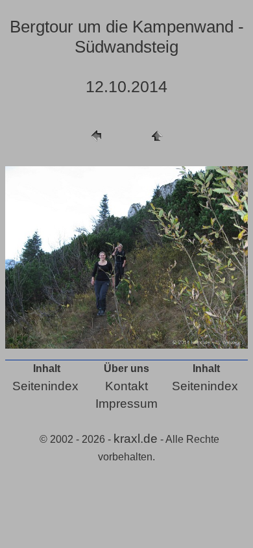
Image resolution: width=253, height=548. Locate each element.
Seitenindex (45, 386)
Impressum (126, 403)
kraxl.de (136, 438)
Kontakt (126, 386)
